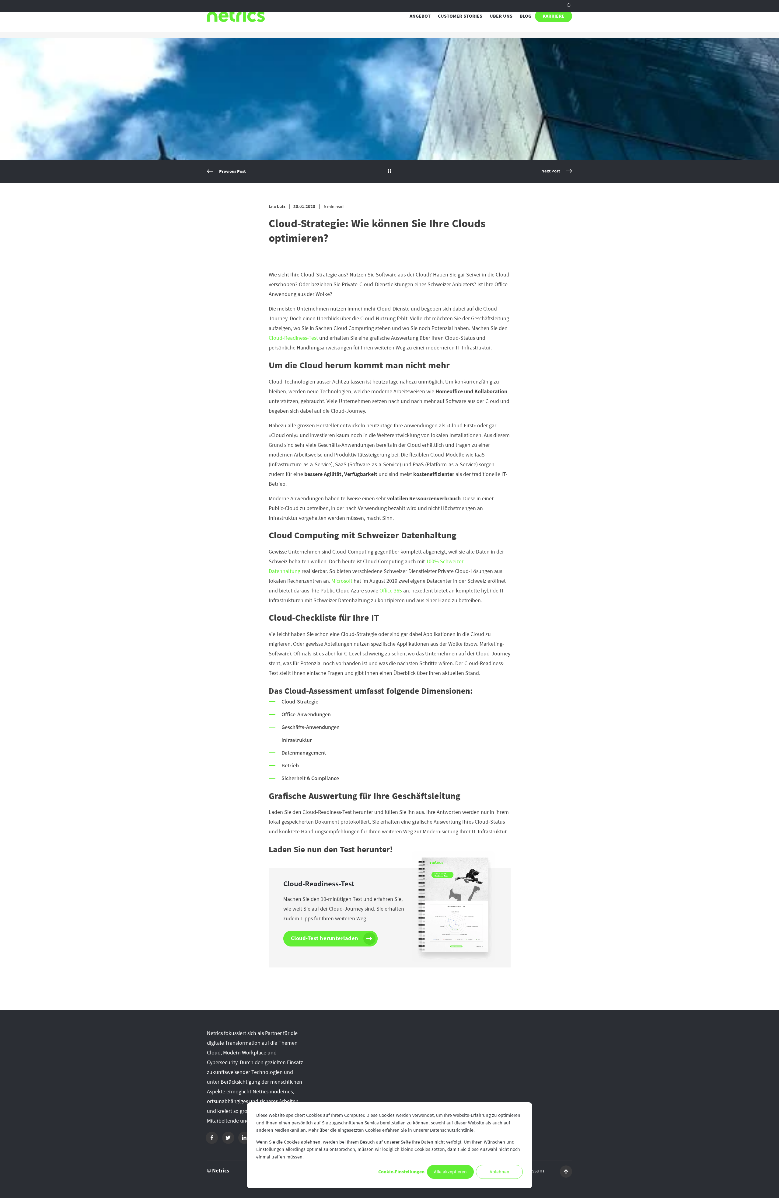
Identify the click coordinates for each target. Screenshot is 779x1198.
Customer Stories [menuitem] (460, 16)
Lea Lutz (277, 207)
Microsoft (342, 580)
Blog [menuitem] (525, 16)
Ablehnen (499, 1172)
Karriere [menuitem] (553, 16)
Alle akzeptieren (450, 1172)
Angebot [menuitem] (420, 16)
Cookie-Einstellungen (401, 1172)
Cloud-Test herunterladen (324, 938)
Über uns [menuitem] (501, 16)
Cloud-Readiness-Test (293, 337)
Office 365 (390, 590)
